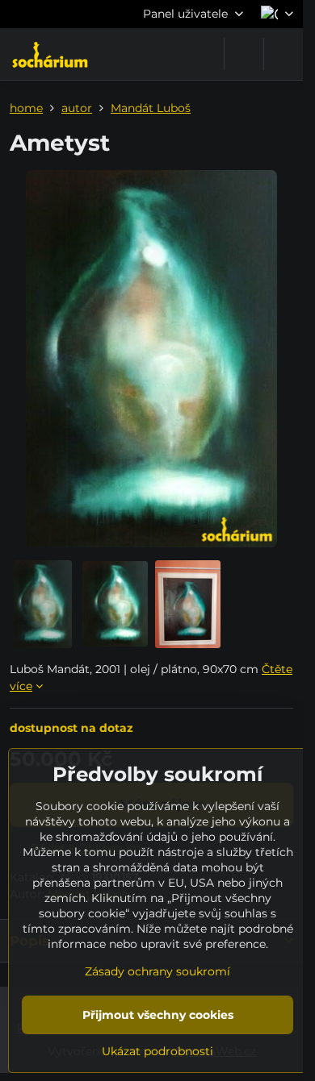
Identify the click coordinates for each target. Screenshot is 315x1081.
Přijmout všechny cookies (157, 1015)
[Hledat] (244, 54)
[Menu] (283, 54)
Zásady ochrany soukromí (157, 971)
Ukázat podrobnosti (157, 1051)
